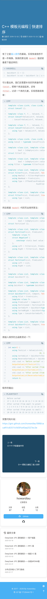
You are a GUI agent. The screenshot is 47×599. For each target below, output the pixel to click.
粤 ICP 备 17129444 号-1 (24, 592)
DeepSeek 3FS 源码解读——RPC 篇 (19, 546)
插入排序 (15, 54)
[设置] (43, 586)
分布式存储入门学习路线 (14, 569)
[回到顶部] (43, 591)
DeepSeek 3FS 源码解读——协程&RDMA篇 (22, 561)
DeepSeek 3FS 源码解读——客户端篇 (20, 538)
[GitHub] (23, 521)
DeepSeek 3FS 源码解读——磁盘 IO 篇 (20, 554)
